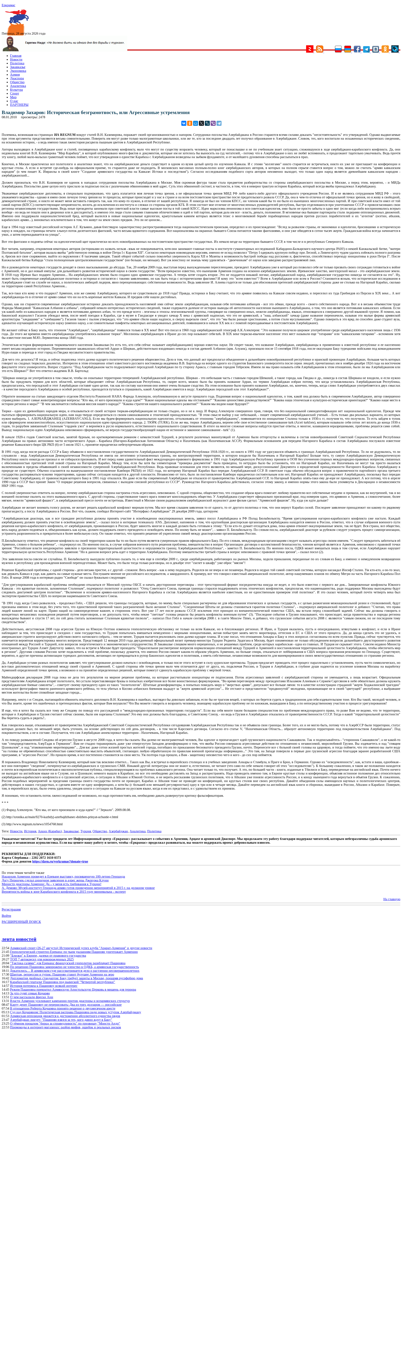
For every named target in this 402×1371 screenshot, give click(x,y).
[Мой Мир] (195, 123)
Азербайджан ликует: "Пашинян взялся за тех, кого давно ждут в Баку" (61, 1019)
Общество (17, 82)
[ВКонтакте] (183, 123)
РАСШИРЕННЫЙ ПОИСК (21, 922)
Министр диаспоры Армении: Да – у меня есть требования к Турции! (51, 884)
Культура (16, 89)
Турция (85, 831)
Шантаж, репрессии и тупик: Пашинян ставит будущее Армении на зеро (62, 974)
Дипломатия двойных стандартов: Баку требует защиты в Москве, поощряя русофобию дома (76, 978)
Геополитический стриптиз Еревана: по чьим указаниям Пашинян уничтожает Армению (74, 952)
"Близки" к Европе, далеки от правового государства (48, 955)
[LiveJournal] (207, 123)
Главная (15, 55)
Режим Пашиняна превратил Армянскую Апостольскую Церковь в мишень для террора (73, 989)
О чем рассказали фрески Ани (31, 997)
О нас (14, 101)
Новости (16, 59)
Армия (15, 74)
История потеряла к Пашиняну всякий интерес (43, 986)
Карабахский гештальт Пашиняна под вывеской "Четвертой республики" (62, 982)
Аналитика (18, 86)
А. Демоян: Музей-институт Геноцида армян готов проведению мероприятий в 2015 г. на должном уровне (78, 888)
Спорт (14, 93)
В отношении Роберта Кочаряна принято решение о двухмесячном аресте (62, 1008)
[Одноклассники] (189, 123)
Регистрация (11, 909)
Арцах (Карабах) (50, 831)
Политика (17, 63)
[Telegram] (219, 123)
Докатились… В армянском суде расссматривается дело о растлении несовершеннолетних (74, 970)
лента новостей (19, 939)
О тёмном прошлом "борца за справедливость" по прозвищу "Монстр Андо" (65, 1023)
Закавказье (17, 67)
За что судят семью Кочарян (30, 993)
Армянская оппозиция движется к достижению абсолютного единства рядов (65, 1016)
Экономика (18, 71)
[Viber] (213, 123)
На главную (391, 899)
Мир (13, 97)
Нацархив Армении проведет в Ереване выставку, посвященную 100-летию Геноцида (63, 876)
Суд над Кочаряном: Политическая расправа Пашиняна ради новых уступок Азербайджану (75, 1012)
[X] (201, 123)
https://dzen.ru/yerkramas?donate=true (60, 861)
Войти (6, 916)
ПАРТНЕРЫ (19, 105)
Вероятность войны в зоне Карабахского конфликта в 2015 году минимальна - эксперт (64, 891)
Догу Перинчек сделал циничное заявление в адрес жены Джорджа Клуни (55, 880)
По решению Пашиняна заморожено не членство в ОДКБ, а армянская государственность (74, 967)
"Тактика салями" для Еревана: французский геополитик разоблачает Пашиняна (67, 963)
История (30, 831)
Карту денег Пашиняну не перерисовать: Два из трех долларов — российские (66, 1004)
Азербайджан (118, 831)
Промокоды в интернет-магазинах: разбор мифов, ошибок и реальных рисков (65, 1027)
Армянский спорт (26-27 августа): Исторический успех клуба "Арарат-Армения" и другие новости (81, 948)
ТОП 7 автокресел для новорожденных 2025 (42, 959)
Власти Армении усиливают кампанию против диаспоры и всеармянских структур (70, 1001)
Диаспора (17, 78)
